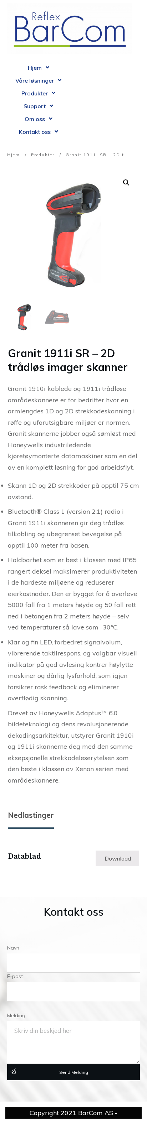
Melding (16, 1015)
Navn (13, 948)
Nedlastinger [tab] (31, 815)
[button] (126, 182)
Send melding (73, 1072)
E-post (15, 976)
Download (118, 858)
